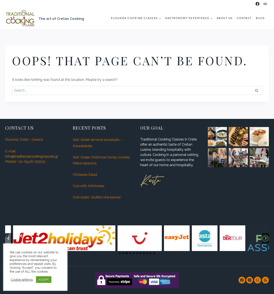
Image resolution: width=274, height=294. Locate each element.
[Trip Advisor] (265, 3)
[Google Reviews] (265, 280)
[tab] (120, 253)
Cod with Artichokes (88, 186)
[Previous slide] (8, 238)
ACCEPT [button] (44, 279)
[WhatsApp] (257, 280)
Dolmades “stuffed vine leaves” (97, 197)
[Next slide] (265, 238)
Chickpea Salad (85, 175)
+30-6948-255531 (31, 162)
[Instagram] (249, 280)
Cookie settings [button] (22, 279)
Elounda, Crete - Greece (24, 139)
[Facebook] (257, 3)
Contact (244, 18)
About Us (225, 18)
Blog (260, 18)
